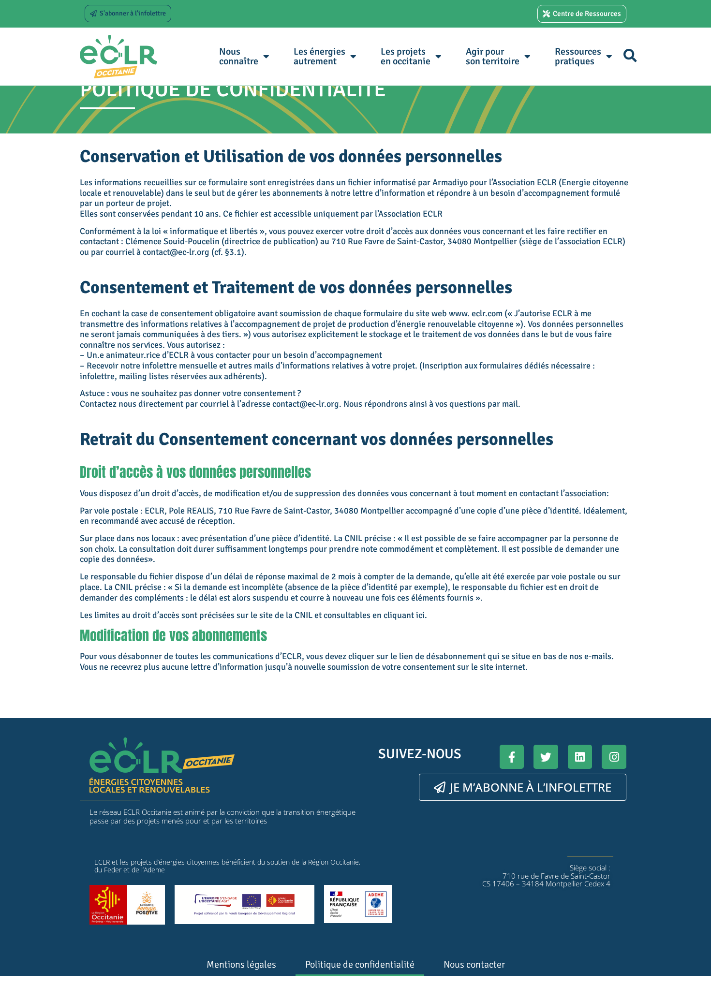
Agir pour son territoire (492, 56)
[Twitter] (545, 757)
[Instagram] (614, 757)
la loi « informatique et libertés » (204, 231)
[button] (630, 55)
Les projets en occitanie (405, 56)
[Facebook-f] (512, 757)
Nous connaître (238, 56)
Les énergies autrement (319, 56)
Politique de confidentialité (360, 964)
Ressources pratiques (578, 56)
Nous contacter (474, 964)
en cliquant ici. (399, 615)
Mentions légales (241, 964)
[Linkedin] (580, 757)
